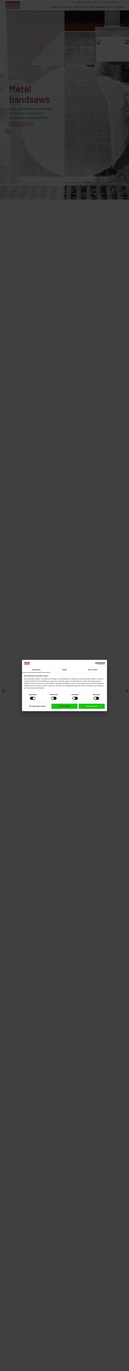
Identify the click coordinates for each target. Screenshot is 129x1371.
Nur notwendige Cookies (37, 706)
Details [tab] (64, 669)
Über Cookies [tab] (92, 669)
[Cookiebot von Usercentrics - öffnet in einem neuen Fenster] (96, 663)
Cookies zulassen (91, 706)
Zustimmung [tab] (36, 669)
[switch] (54, 698)
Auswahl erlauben (64, 706)
